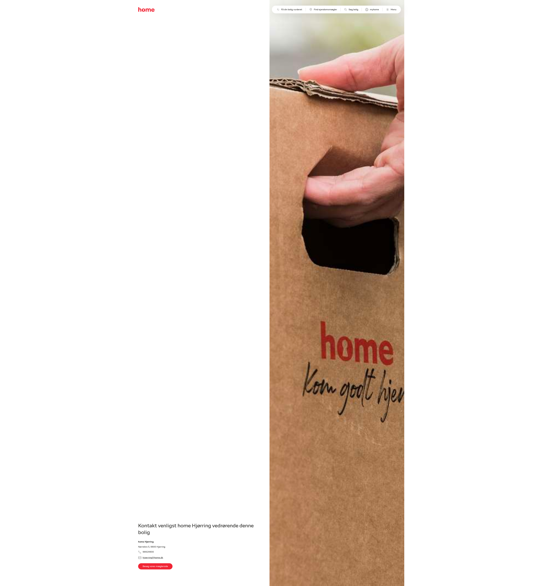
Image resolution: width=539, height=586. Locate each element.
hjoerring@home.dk (153, 558)
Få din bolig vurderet (291, 9)
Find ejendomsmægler (325, 9)
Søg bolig (353, 9)
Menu (393, 9)
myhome (374, 9)
